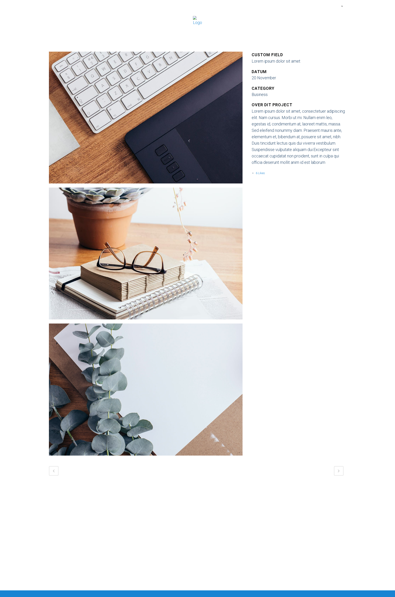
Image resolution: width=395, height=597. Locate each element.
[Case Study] (146, 119)
